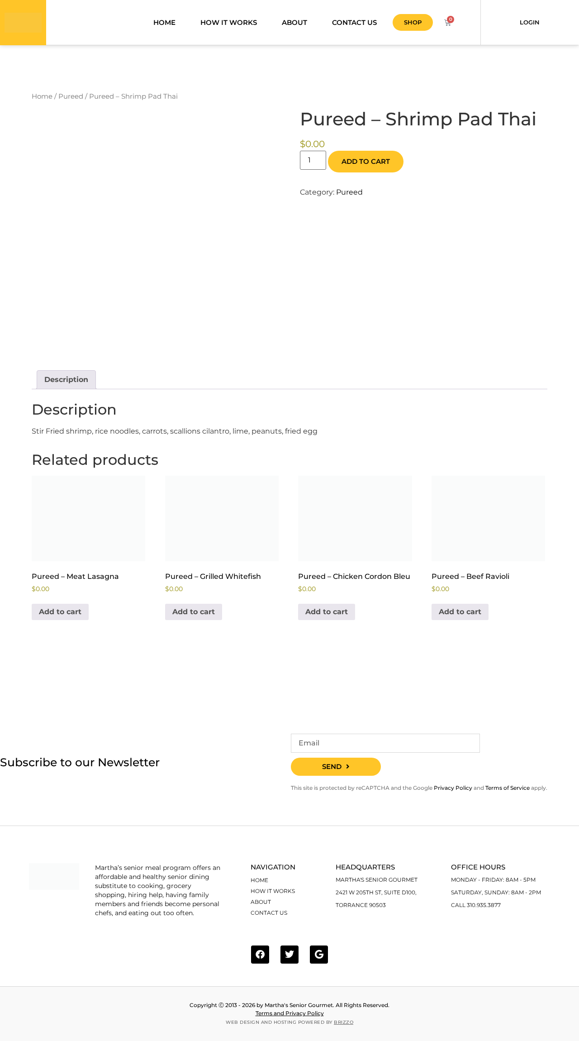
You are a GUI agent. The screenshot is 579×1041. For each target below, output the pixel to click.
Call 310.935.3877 (476, 905)
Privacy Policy (453, 787)
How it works (228, 22)
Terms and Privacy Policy (290, 1013)
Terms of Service (507, 787)
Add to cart (366, 161)
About (294, 22)
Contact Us (354, 22)
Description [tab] (66, 379)
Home (164, 22)
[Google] (319, 954)
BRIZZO (343, 1022)
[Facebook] (260, 954)
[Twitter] (289, 954)
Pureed (70, 96)
